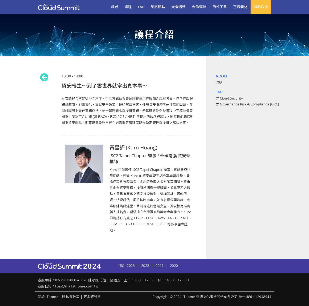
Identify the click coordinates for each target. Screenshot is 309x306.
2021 (160, 265)
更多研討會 (92, 296)
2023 (131, 265)
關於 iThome (48, 296)
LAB (141, 6)
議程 (128, 6)
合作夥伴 (199, 6)
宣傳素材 (240, 6)
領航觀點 (158, 6)
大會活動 (178, 6)
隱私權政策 (70, 296)
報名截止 (261, 6)
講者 (114, 6)
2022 (145, 265)
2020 (174, 265)
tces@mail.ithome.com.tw (76, 286)
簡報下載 (220, 6)
